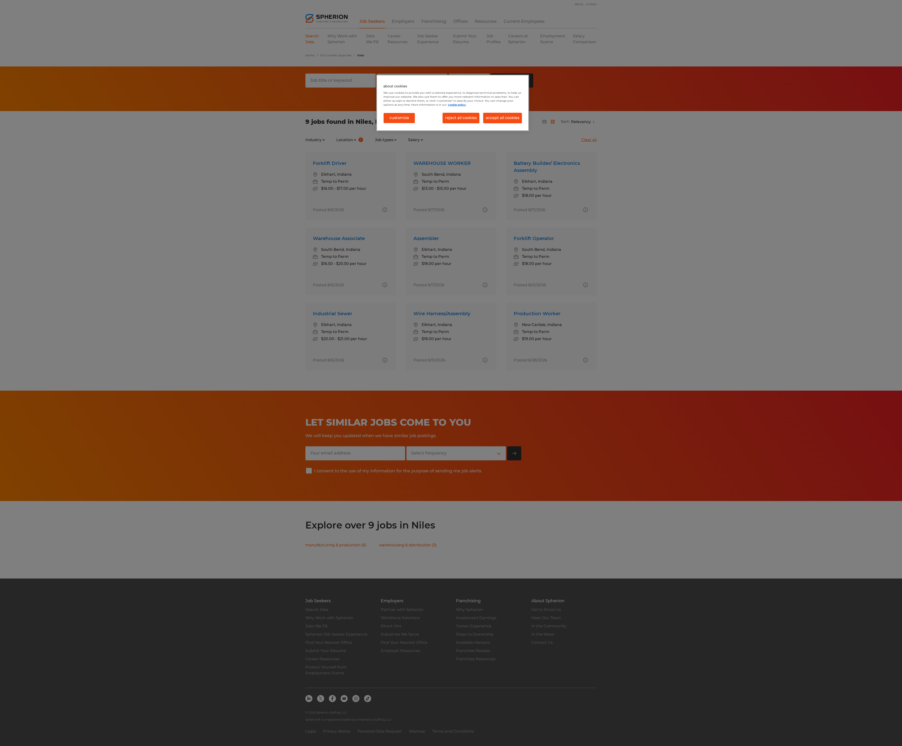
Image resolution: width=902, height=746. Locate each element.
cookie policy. (457, 104)
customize (399, 118)
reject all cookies (461, 118)
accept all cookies (502, 118)
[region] (452, 103)
